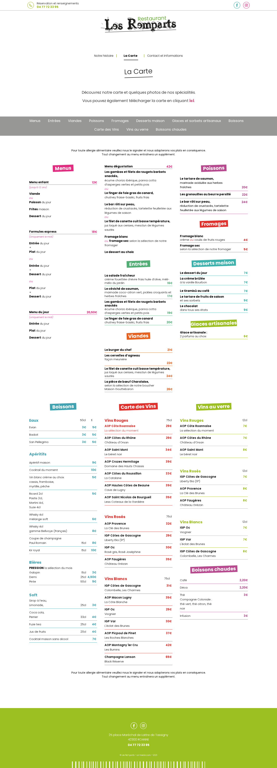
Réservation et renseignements (58, 3)
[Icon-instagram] (246, 5)
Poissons (96, 120)
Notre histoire (103, 56)
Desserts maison (150, 120)
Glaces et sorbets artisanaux (196, 120)
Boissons (236, 120)
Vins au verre (137, 129)
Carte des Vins (106, 129)
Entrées (54, 120)
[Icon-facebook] (237, 5)
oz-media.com (144, 755)
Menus (35, 120)
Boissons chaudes (171, 129)
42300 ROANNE (138, 739)
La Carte (130, 56)
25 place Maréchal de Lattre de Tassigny (138, 735)
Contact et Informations (165, 56)
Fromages (120, 120)
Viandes (75, 120)
